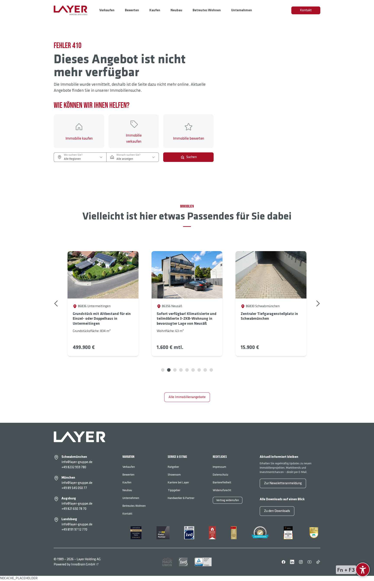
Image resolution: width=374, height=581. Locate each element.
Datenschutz (220, 474)
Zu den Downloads (277, 511)
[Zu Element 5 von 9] (187, 370)
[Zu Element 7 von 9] (199, 370)
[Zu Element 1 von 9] (162, 370)
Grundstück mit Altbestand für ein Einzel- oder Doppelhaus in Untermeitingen (102, 318)
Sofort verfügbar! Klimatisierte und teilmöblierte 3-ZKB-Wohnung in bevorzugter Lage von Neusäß (186, 318)
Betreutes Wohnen (207, 10)
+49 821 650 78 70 (73, 509)
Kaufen (154, 10)
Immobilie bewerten (188, 138)
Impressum (219, 467)
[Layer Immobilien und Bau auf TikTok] (318, 562)
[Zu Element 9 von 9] (211, 370)
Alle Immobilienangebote (187, 397)
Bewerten (132, 10)
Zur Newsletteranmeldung (283, 483)
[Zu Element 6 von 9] (193, 370)
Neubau (176, 10)
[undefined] (363, 570)
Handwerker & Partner (181, 498)
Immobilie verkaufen (134, 138)
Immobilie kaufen (79, 138)
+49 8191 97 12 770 (74, 530)
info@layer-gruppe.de (76, 462)
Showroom (174, 474)
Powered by (74, 564)
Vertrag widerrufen (227, 500)
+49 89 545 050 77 (74, 488)
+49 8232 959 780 (73, 467)
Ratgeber (173, 467)
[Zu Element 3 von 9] (175, 370)
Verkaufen (106, 10)
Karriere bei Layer (178, 482)
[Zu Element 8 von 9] (205, 370)
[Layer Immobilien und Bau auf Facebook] (283, 562)
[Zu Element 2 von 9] (169, 370)
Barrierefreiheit (222, 482)
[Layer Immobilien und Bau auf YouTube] (309, 562)
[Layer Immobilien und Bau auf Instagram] (301, 562)
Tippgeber (174, 490)
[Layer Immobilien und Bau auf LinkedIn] (292, 562)
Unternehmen (241, 10)
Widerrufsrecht (222, 490)
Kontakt (306, 10)
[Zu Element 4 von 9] (181, 370)
